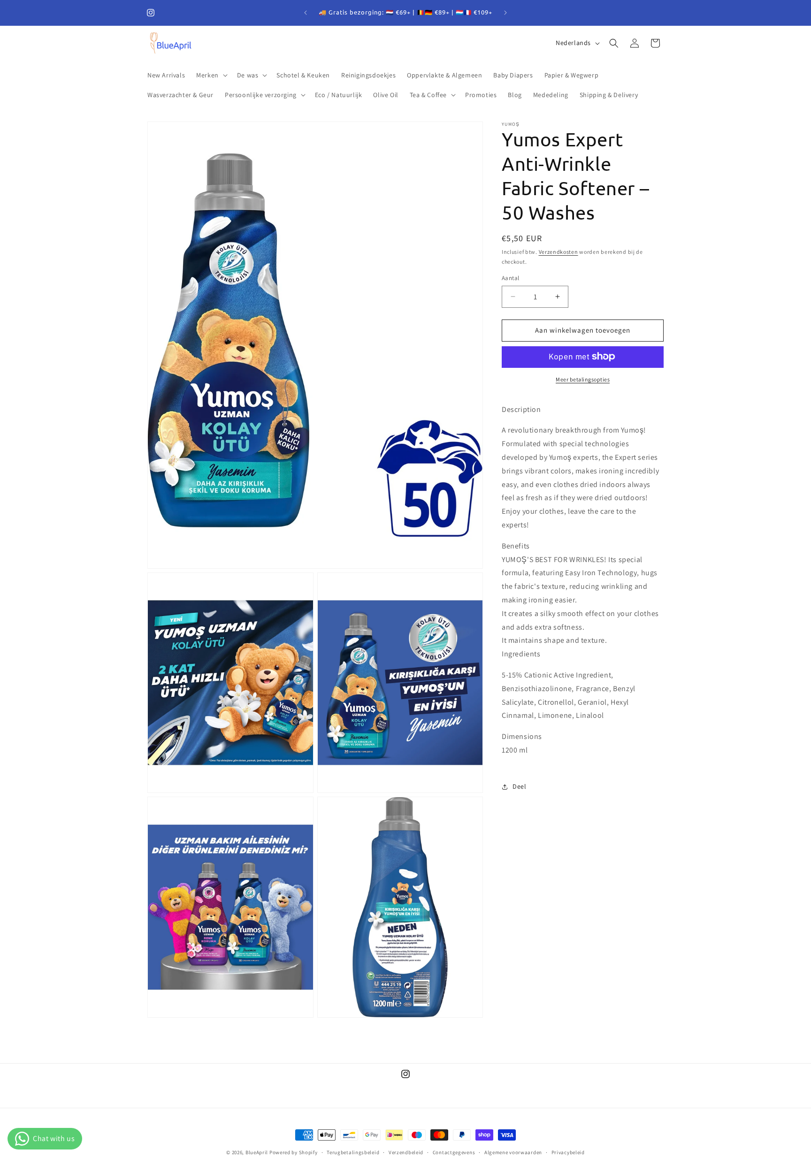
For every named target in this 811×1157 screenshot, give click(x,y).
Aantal (510, 278)
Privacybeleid (568, 1152)
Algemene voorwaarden (513, 1152)
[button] (211, 75)
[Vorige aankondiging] (305, 13)
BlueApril (256, 1152)
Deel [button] (519, 786)
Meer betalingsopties (583, 378)
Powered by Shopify (293, 1152)
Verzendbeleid (406, 1152)
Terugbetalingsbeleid (353, 1152)
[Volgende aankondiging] (505, 13)
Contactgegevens (454, 1152)
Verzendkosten (558, 251)
